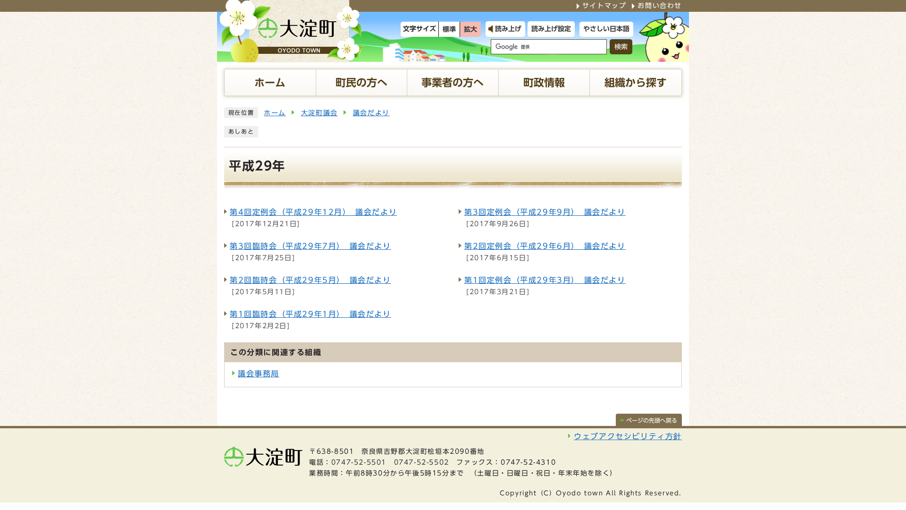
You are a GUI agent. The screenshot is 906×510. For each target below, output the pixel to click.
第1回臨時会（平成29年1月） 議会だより (310, 314)
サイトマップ (604, 5)
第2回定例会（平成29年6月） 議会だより (545, 246)
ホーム (275, 113)
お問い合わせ (660, 5)
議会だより (371, 113)
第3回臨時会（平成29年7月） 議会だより (310, 246)
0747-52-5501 (358, 462)
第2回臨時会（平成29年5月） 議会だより (310, 280)
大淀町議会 (319, 113)
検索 (621, 46)
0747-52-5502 (421, 462)
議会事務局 (258, 373)
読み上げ (508, 29)
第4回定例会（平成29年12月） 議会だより (313, 212)
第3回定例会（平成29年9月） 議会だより (545, 212)
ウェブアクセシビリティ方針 (628, 436)
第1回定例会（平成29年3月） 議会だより (545, 280)
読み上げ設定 (551, 29)
